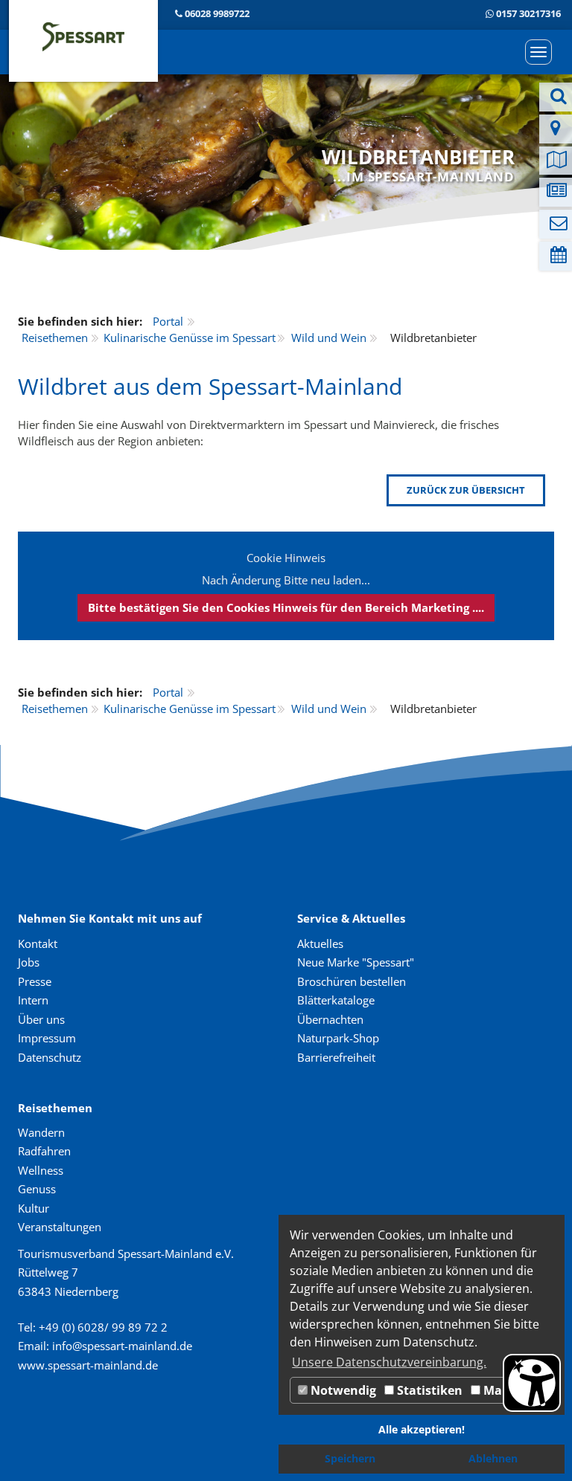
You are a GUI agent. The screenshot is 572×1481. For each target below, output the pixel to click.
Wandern (41, 1132)
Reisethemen (55, 337)
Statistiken (428, 1390)
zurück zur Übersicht (466, 490)
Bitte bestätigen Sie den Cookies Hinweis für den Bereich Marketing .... (286, 607)
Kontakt (37, 943)
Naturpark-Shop (338, 1037)
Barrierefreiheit (336, 1057)
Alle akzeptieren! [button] (421, 1429)
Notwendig (342, 1390)
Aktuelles (320, 943)
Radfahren (44, 1150)
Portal (168, 321)
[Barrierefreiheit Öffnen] (532, 1383)
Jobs (28, 962)
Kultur (33, 1208)
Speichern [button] (350, 1458)
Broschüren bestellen (351, 981)
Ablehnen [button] (493, 1458)
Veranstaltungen (59, 1226)
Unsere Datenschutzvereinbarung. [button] (389, 1362)
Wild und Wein (328, 337)
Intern (33, 1000)
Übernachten (330, 1019)
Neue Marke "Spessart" (355, 962)
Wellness (40, 1170)
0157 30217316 (528, 13)
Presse (34, 981)
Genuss (37, 1188)
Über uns (41, 1019)
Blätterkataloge (336, 1000)
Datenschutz (49, 1057)
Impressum (47, 1037)
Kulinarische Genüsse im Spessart (190, 337)
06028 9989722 (217, 13)
